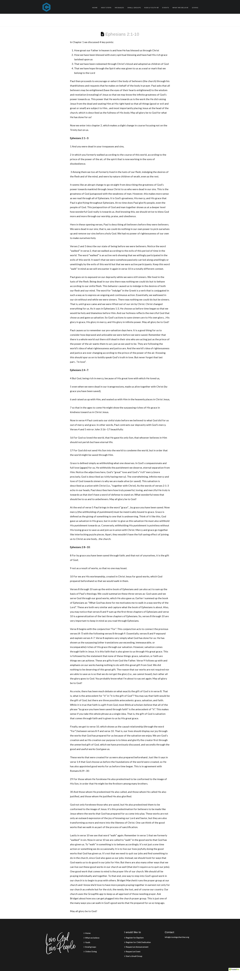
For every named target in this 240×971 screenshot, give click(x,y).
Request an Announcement (137, 947)
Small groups (90, 947)
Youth (87, 942)
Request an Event (133, 951)
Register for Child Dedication (138, 942)
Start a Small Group (134, 956)
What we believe (92, 938)
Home (87, 933)
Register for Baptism (135, 938)
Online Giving (91, 951)
